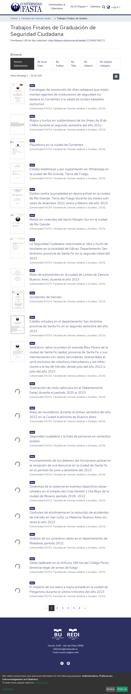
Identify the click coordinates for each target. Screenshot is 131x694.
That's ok (122, 689)
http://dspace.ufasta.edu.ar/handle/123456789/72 (76, 40)
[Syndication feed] (116, 77)
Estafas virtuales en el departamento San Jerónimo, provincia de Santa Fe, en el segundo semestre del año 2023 (69, 326)
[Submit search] (104, 7)
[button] (109, 7)
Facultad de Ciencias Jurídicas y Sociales (37, 18)
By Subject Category (106, 63)
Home (14, 18)
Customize (7, 689)
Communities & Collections (57, 6)
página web (72, 652)
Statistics (95, 6)
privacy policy (41, 682)
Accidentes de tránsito (46, 297)
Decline (110, 689)
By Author (60, 63)
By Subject (88, 63)
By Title (73, 63)
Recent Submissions (21, 63)
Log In (115, 7)
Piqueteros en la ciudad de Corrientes (56, 145)
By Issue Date (42, 63)
